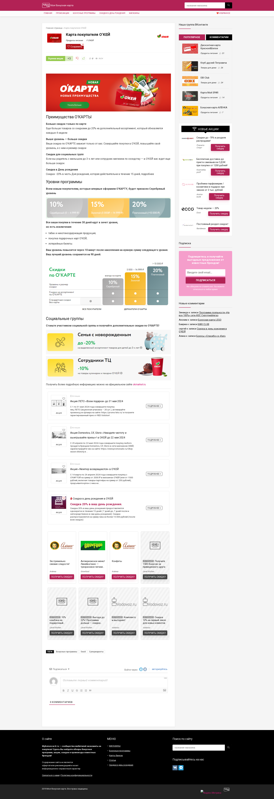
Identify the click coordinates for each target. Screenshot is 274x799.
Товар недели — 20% (207, 208)
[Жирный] (63, 690)
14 (223, 97)
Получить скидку (61, 577)
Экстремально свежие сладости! (59, 562)
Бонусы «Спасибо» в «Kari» (211, 336)
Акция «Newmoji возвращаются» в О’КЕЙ (94, 469)
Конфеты (117, 561)
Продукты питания (74, 40)
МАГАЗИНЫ (134, 13)
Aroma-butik (199, 195)
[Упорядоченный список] (81, 690)
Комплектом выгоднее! (124, 619)
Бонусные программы (84, 13)
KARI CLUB (203, 324)
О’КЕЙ (91, 40)
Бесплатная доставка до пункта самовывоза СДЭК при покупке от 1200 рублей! (212, 162)
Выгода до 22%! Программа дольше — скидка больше (92, 621)
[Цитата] (90, 690)
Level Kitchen (148, 571)
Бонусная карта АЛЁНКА (213, 107)
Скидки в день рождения (112, 13)
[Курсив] (68, 690)
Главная (48, 13)
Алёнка (53, 571)
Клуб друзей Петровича (213, 62)
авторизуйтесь (159, 669)
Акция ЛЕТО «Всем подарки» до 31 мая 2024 (96, 401)
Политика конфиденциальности (76, 775)
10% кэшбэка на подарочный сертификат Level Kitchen (59, 623)
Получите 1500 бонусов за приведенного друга (154, 564)
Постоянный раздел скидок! (212, 224)
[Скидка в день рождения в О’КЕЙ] (59, 502)
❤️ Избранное (223, 13)
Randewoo (201, 228)
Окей (83, 652)
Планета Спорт (200, 146)
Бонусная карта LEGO (209, 319)
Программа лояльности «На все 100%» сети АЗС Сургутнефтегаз (204, 314)
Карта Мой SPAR (209, 92)
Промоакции (62, 13)
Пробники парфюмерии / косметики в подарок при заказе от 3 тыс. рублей (210, 186)
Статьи (112, 760)
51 (223, 53)
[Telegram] (180, 767)
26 (222, 68)
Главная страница (54, 28)
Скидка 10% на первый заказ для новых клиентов (154, 620)
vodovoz (115, 627)
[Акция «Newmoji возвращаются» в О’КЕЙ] (59, 471)
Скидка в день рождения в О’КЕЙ (93, 498)
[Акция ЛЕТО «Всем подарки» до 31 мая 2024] (59, 403)
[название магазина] (228, 5)
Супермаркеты (96, 652)
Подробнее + (154, 406)
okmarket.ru (139, 384)
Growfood (85, 571)
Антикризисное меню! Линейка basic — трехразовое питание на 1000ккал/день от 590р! (93, 567)
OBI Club (204, 77)
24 (222, 83)
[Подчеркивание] (72, 690)
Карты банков (116, 755)
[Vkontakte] (175, 767)
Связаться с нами (50, 775)
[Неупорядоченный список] (86, 690)
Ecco (198, 213)
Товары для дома (208, 68)
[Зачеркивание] (77, 690)
